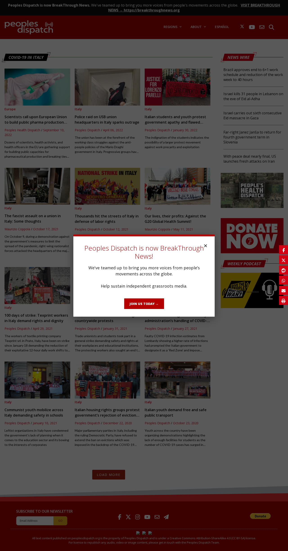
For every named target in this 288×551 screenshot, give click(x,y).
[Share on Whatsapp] (283, 280)
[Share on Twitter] (283, 259)
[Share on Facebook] (283, 249)
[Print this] (283, 300)
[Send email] (283, 290)
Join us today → (144, 304)
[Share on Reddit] (283, 269)
